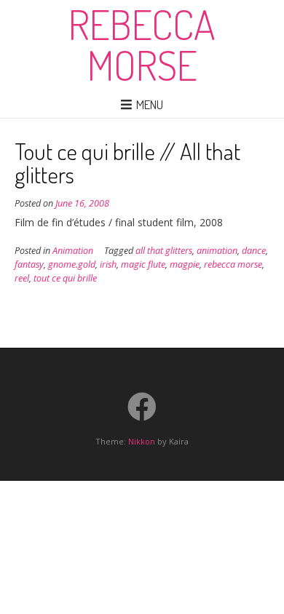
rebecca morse (233, 264)
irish (108, 264)
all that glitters (163, 250)
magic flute (143, 264)
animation (217, 250)
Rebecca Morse (142, 44)
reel (22, 278)
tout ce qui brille (65, 278)
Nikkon (141, 441)
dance (254, 250)
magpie (185, 264)
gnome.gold (71, 264)
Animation (72, 250)
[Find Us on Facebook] (142, 406)
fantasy (29, 264)
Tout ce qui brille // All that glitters (127, 162)
